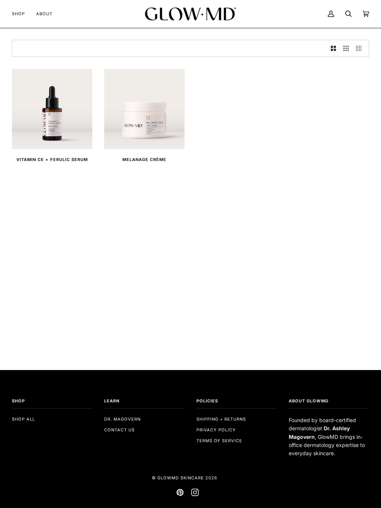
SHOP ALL (23, 419)
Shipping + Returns (221, 419)
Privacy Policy (216, 430)
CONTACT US (119, 430)
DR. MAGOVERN (122, 419)
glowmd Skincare (180, 477)
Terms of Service (219, 440)
